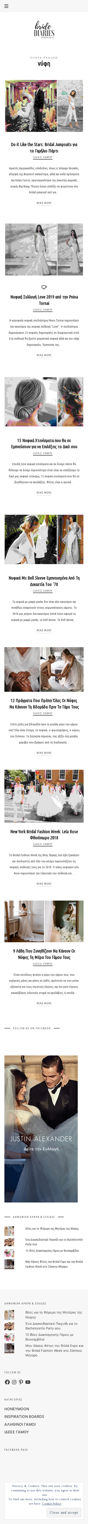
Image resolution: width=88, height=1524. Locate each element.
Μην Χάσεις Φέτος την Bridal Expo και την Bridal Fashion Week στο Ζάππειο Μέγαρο (54, 1350)
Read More (44, 202)
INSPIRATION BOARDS (24, 1416)
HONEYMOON (16, 1409)
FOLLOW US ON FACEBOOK (32, 1028)
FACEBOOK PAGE (16, 1449)
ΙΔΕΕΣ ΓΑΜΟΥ (43, 157)
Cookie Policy (52, 1503)
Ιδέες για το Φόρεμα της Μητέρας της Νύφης (52, 1228)
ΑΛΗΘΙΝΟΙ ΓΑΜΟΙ (20, 1424)
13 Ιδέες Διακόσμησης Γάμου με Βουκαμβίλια (52, 1250)
